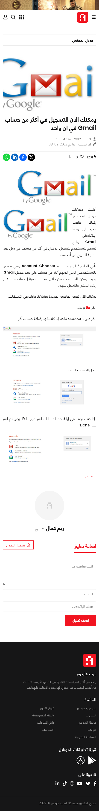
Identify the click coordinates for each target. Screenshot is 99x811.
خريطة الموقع (87, 722)
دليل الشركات (45, 722)
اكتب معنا (48, 729)
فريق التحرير (47, 708)
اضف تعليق (81, 620)
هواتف (92, 729)
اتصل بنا (91, 715)
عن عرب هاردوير (86, 708)
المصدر (90, 475)
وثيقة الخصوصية (43, 715)
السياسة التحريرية (85, 736)
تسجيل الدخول (15, 545)
